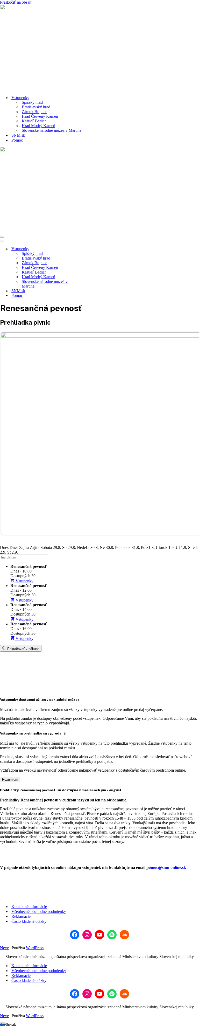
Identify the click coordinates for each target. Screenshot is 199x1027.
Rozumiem (10, 779)
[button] (99, 1024)
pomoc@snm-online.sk (166, 867)
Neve (4, 948)
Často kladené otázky (28, 921)
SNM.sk (18, 135)
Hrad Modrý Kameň (38, 125)
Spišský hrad (32, 102)
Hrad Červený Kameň (40, 116)
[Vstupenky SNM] (99, 48)
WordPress (35, 948)
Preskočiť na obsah (15, 2)
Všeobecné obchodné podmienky (38, 911)
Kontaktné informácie (29, 906)
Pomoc (17, 140)
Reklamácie (21, 916)
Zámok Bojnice (34, 111)
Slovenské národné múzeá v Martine (51, 130)
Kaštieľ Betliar (34, 121)
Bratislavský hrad (36, 107)
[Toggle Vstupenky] (90, 249)
